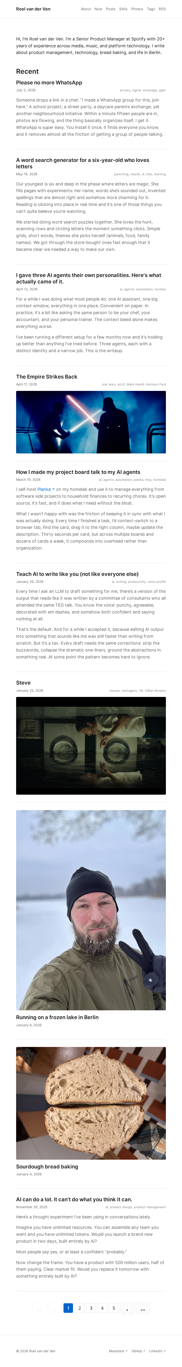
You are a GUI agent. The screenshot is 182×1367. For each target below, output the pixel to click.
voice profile (157, 582)
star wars (109, 384)
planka (138, 480)
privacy (125, 90)
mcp (148, 480)
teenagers (129, 690)
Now (98, 9)
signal (136, 90)
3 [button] (91, 1308)
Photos (137, 9)
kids (149, 174)
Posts (110, 9)
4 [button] (102, 1308)
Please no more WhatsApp (49, 82)
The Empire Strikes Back (46, 377)
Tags (151, 9)
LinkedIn (156, 1351)
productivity (137, 582)
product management (150, 1207)
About (86, 9)
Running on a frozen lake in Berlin (57, 1017)
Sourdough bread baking (47, 1166)
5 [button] (114, 1308)
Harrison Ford (156, 384)
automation (144, 289)
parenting (121, 174)
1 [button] (68, 1308)
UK (141, 690)
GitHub (137, 1351)
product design (121, 1207)
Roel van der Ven (33, 8)
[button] (127, 1307)
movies (114, 690)
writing (121, 582)
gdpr (162, 90)
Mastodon (116, 1351)
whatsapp (150, 90)
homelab (159, 480)
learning (160, 174)
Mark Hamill (135, 384)
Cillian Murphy (155, 690)
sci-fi (121, 384)
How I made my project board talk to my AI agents (78, 472)
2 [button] (79, 1308)
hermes (160, 289)
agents (129, 289)
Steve (23, 683)
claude (135, 174)
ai (143, 174)
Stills (123, 9)
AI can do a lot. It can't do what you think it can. (74, 1199)
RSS (162, 9)
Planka (44, 489)
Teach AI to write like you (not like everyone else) (77, 574)
